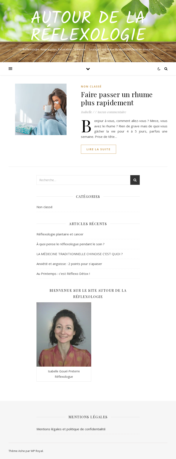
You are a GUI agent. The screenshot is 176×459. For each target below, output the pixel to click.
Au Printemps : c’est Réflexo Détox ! (63, 273)
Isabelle (86, 112)
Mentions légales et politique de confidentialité (71, 429)
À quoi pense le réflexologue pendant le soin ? (70, 244)
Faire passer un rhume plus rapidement (117, 98)
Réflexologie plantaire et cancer (59, 234)
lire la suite (98, 149)
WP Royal (37, 451)
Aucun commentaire (111, 112)
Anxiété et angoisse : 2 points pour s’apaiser (69, 264)
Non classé (91, 86)
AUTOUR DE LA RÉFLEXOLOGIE (88, 27)
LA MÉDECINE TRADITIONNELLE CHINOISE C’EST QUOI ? (79, 254)
